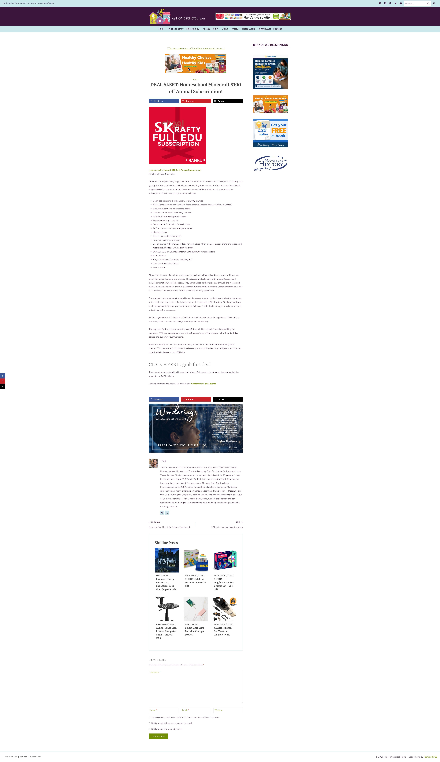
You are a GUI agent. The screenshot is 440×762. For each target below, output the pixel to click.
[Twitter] (395, 3)
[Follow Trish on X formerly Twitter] (167, 513)
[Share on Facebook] (2, 375)
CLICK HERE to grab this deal (180, 364)
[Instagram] (385, 3)
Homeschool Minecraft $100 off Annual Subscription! (175, 170)
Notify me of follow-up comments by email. (171, 723)
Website (218, 710)
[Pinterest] (390, 3)
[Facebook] (380, 3)
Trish (163, 461)
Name (153, 710)
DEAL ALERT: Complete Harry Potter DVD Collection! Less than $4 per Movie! (166, 582)
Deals (195, 79)
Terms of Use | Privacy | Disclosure (23, 757)
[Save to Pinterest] (2, 381)
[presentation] (167, 560)
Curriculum (265, 29)
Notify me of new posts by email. (167, 729)
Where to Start (175, 29)
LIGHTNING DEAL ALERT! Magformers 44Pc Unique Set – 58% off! (224, 582)
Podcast (277, 29)
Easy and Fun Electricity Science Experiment (169, 524)
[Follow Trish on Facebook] (162, 513)
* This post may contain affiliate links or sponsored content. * (196, 48)
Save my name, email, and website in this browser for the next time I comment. (185, 717)
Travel (206, 29)
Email (185, 710)
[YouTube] (401, 3)
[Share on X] (2, 386)
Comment (155, 672)
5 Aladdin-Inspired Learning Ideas (227, 524)
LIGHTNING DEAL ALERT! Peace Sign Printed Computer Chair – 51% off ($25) (166, 631)
